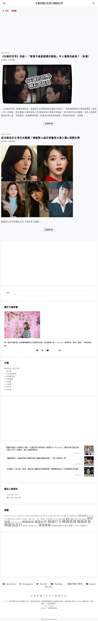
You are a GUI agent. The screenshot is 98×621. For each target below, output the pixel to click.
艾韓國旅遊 (10, 376)
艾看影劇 (11, 60)
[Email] (60, 350)
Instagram (27, 583)
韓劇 (5, 60)
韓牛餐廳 (65, 525)
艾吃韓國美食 (11, 374)
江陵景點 (42, 519)
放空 (90, 516)
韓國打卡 (55, 522)
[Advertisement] (49, 33)
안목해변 (76, 525)
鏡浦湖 (84, 519)
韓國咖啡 (28, 521)
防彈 (12, 522)
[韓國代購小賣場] (52, 350)
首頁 (7, 11)
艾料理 (8, 390)
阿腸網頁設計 (52, 608)
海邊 (59, 519)
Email (92, 583)
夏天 (58, 516)
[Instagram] (42, 350)
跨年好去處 (78, 519)
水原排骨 (18, 519)
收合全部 (16, 368)
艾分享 (8, 387)
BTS (20, 516)
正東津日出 (10, 519)
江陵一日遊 (35, 519)
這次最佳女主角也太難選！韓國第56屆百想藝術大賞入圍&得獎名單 (40, 138)
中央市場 (49, 516)
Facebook (11, 583)
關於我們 (44, 619)
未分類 (8, 371)
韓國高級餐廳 (56, 526)
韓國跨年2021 (33, 525)
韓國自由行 (13, 525)
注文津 (55, 519)
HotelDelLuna (36, 516)
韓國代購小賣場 (74, 583)
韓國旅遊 (69, 522)
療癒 (68, 519)
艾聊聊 (8, 384)
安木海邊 (64, 516)
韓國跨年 (26, 525)
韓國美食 (84, 522)
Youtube (58, 583)
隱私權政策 (53, 619)
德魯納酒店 (83, 516)
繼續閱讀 (49, 123)
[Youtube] (48, 350)
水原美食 (24, 519)
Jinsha (51, 606)
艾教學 (8, 381)
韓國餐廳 (45, 525)
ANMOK (7, 516)
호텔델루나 (83, 526)
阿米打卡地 (18, 522)
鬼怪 (70, 525)
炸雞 (63, 519)
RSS (50, 586)
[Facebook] (37, 350)
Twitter (43, 583)
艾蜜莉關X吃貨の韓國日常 (49, 3)
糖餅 (72, 519)
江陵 (29, 519)
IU (44, 515)
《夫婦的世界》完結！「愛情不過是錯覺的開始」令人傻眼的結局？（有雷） (46, 56)
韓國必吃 (41, 521)
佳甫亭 (54, 516)
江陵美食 (49, 519)
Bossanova (14, 516)
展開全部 (7, 368)
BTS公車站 (26, 516)
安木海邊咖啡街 (72, 516)
